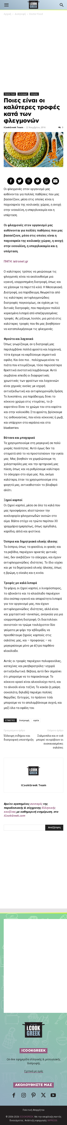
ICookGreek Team (13, 127)
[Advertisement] (33, 877)
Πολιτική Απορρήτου (33, 1110)
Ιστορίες (34, 94)
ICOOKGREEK (26, 1116)
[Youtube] (53, 1096)
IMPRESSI (52, 1120)
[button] (6, 5)
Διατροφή (20, 14)
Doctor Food (36, 14)
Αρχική (7, 14)
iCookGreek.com (14, 815)
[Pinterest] (33, 1096)
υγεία (36, 720)
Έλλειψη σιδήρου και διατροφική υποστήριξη (19, 737)
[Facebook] (13, 1096)
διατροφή (24, 720)
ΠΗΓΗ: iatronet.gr (16, 261)
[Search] (62, 5)
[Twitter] (43, 1096)
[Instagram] (23, 1096)
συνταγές (36, 804)
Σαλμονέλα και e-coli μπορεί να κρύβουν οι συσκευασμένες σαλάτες (49, 741)
